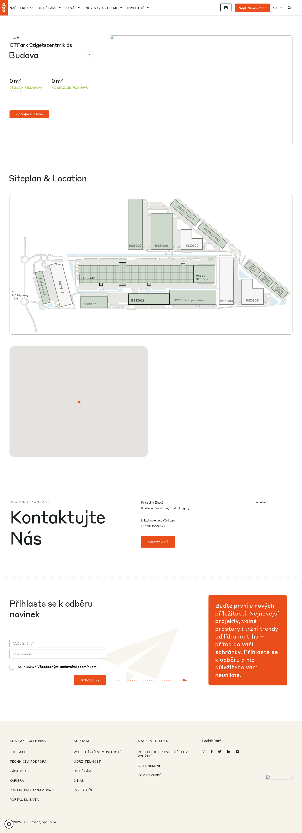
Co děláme (47, 8)
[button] (79, 402)
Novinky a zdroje (101, 8)
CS (275, 8)
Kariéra (17, 780)
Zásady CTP (20, 771)
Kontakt (18, 752)
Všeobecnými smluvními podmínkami (67, 667)
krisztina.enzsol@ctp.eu (158, 520)
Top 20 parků (150, 775)
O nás (71, 8)
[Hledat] (289, 8)
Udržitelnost (87, 761)
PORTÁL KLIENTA (24, 799)
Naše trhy (19, 8)
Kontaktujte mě (158, 541)
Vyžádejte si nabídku (29, 114)
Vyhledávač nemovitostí (97, 752)
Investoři (136, 8)
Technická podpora (28, 761)
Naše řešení (149, 766)
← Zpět (14, 37)
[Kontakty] (225, 8)
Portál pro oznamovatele (35, 790)
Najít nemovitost (252, 8)
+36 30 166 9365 (153, 526)
